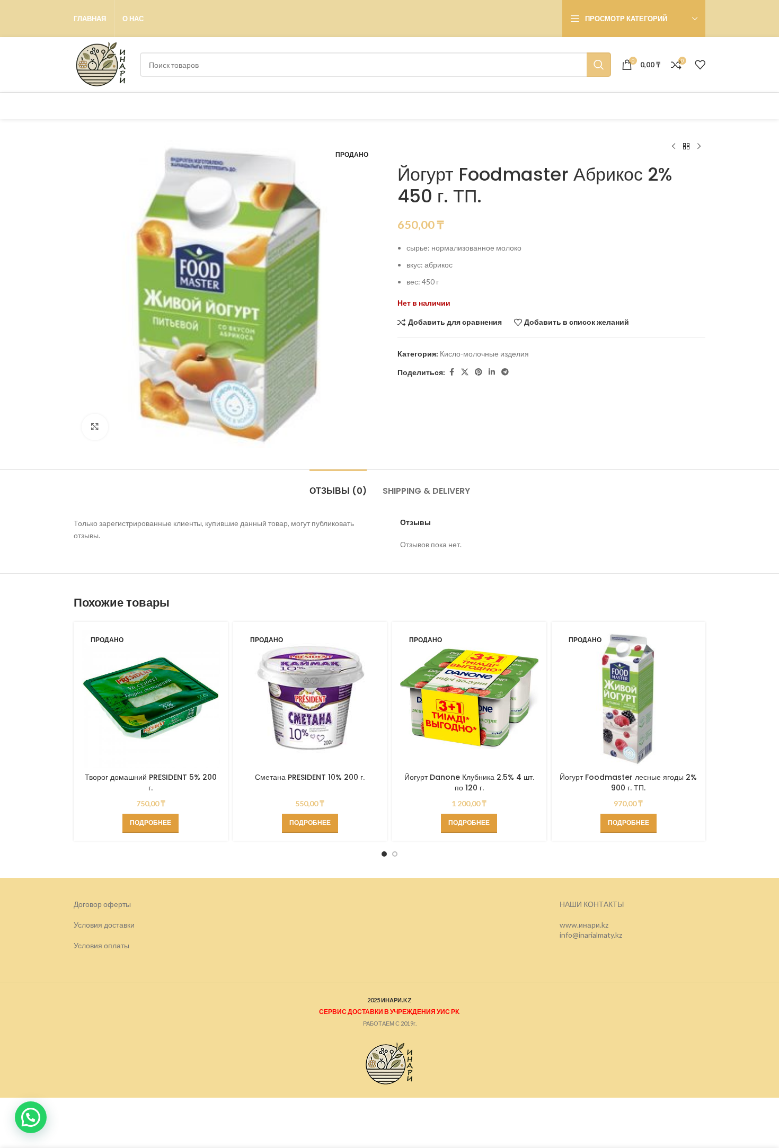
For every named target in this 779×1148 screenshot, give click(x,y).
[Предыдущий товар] (673, 146)
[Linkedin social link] (491, 372)
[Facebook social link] (451, 372)
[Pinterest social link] (478, 372)
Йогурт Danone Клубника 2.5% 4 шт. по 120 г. (469, 782)
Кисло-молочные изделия (484, 353)
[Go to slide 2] (394, 854)
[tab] (338, 485)
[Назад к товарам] (686, 146)
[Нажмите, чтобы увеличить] (95, 427)
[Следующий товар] (699, 146)
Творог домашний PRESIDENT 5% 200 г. (151, 782)
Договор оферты (102, 904)
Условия (89, 945)
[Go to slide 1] (384, 854)
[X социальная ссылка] (465, 372)
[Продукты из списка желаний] (700, 64)
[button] (31, 1117)
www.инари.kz (584, 924)
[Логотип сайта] (101, 63)
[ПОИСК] (599, 64)
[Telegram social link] (505, 372)
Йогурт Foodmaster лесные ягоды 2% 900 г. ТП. (628, 782)
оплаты (116, 945)
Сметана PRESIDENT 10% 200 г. (310, 777)
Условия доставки (104, 924)
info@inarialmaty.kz (591, 934)
